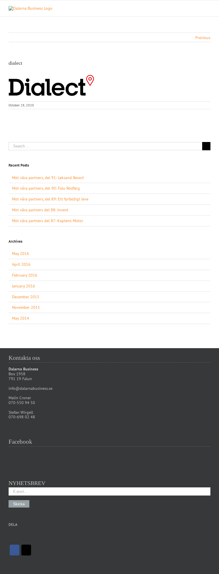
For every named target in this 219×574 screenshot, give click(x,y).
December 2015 (25, 296)
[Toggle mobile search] (198, 9)
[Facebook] (14, 550)
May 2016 (20, 253)
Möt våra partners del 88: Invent (40, 209)
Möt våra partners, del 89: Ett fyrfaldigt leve (50, 199)
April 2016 (21, 264)
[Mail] (26, 550)
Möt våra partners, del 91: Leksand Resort (48, 177)
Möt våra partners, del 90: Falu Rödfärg (46, 188)
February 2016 (24, 275)
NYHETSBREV (27, 483)
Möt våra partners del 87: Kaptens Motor (47, 220)
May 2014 (20, 318)
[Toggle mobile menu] (208, 9)
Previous (202, 37)
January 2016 (23, 286)
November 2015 (26, 307)
